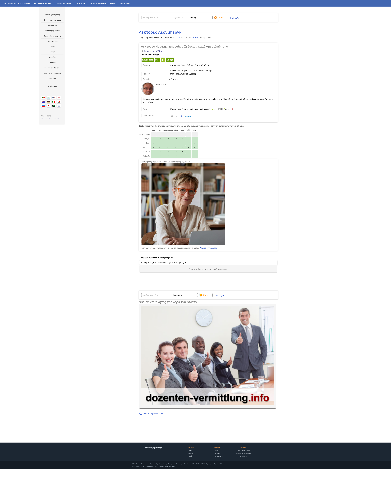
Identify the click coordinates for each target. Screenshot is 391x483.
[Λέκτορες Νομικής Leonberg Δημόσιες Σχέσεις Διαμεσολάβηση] (147, 94)
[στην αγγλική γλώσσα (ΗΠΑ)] (54, 97)
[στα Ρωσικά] (43, 106)
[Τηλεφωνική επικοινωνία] (176, 116)
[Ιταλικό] (54, 102)
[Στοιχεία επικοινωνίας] (181, 116)
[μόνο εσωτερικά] (39, 435)
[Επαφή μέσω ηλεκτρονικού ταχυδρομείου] (172, 116)
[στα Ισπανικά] (49, 98)
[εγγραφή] (183, 244)
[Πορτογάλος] (43, 97)
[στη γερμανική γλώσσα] (49, 102)
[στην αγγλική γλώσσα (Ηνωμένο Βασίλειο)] (59, 97)
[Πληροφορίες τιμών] (232, 109)
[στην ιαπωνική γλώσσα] (49, 106)
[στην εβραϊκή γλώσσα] (59, 106)
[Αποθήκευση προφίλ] (162, 60)
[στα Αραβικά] (54, 106)
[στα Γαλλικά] (59, 102)
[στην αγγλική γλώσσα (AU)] (43, 102)
